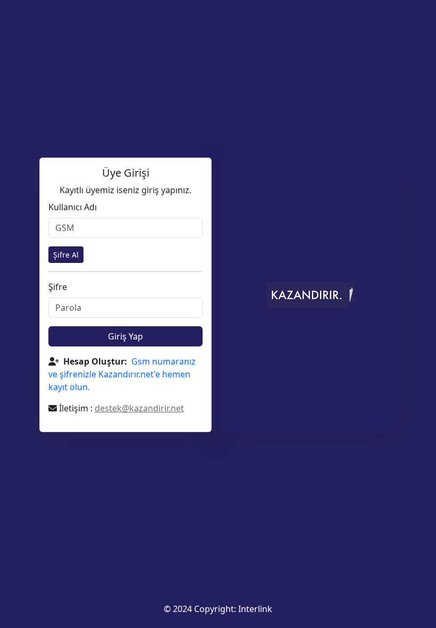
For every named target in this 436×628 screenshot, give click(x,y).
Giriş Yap (125, 336)
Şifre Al (66, 255)
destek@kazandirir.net (139, 408)
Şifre (57, 287)
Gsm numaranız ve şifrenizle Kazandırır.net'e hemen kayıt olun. (122, 374)
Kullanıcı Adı (72, 207)
